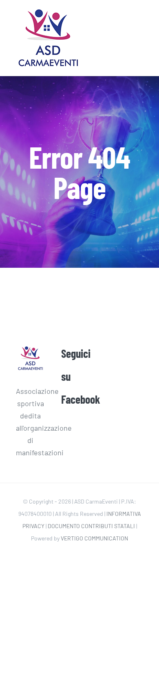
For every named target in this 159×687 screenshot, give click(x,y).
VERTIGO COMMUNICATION (94, 538)
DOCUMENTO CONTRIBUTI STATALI (91, 525)
